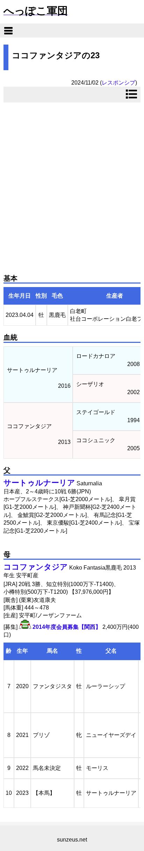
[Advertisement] (72, 185)
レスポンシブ (118, 83)
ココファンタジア (35, 567)
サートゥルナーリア (39, 482)
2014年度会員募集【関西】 (67, 627)
